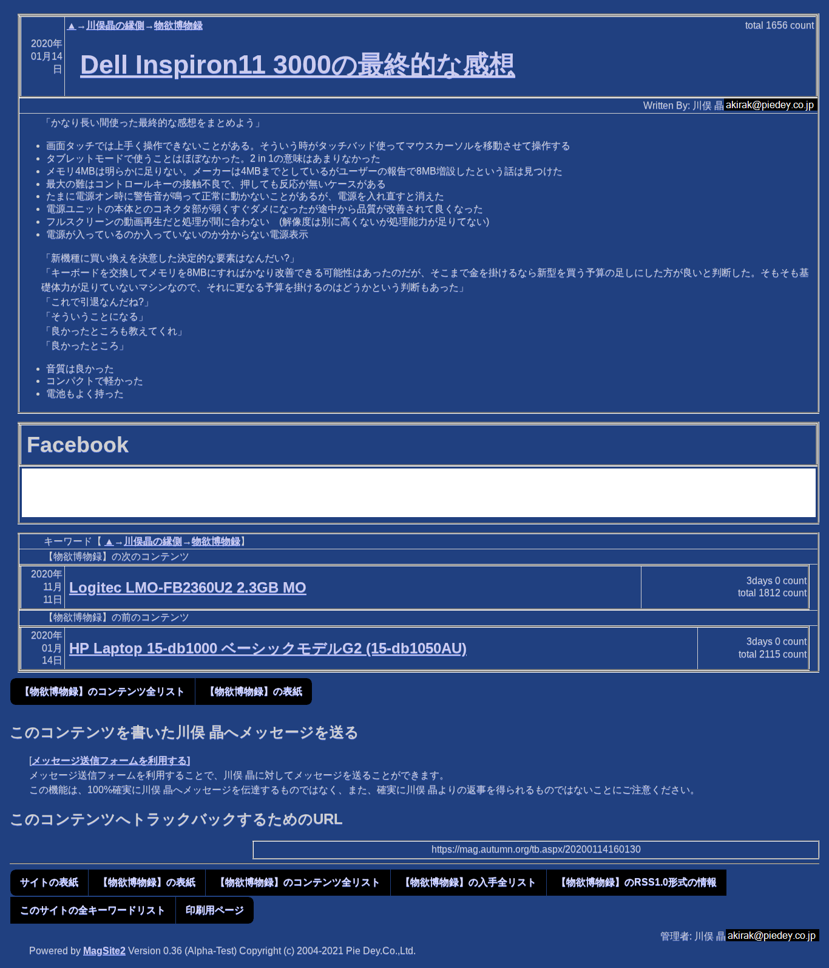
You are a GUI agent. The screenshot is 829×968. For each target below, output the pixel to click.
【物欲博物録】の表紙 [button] (253, 691)
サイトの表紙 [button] (49, 882)
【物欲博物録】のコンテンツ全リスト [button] (102, 691)
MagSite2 (104, 951)
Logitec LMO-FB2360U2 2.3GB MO (187, 587)
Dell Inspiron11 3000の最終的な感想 (297, 64)
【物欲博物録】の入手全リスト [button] (468, 882)
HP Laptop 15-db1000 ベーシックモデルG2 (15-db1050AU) (268, 648)
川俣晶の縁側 (115, 25)
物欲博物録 (178, 25)
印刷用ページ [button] (215, 910)
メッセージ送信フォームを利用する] (111, 760)
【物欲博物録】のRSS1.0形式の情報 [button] (637, 882)
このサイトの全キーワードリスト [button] (93, 910)
